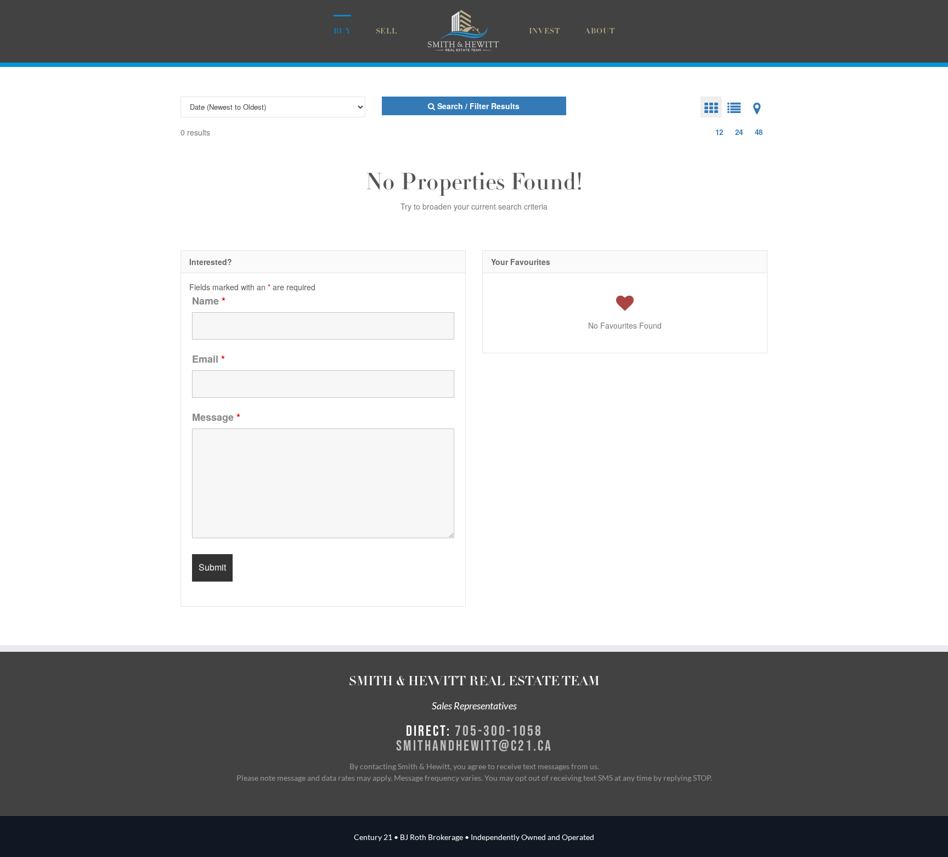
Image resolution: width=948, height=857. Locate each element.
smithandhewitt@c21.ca (474, 745)
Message (216, 416)
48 (759, 132)
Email (208, 358)
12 (719, 132)
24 (739, 132)
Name (208, 300)
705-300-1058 (499, 730)
